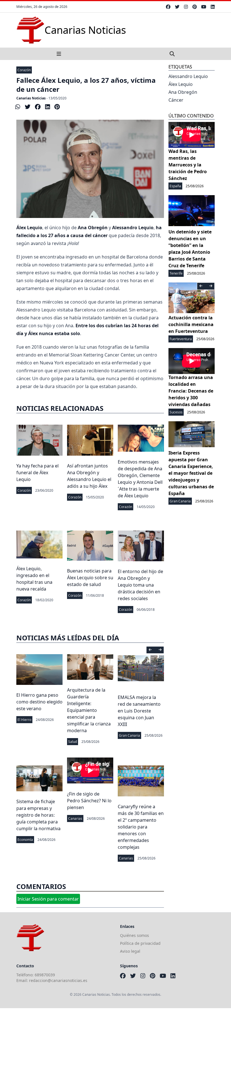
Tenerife (176, 273)
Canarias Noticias (31, 98)
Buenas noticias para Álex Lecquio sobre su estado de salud (90, 577)
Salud (72, 741)
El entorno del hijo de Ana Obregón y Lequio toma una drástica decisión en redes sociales (140, 585)
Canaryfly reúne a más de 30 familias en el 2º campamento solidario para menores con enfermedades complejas (141, 826)
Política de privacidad (140, 943)
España (175, 186)
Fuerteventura (181, 339)
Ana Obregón (182, 92)
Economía (25, 839)
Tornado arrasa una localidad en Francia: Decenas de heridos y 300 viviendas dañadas (190, 390)
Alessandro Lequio (188, 76)
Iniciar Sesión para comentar (48, 899)
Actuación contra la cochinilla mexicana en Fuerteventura (191, 324)
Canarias (75, 818)
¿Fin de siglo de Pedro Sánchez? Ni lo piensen (89, 800)
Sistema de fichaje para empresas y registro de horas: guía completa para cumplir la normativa (38, 815)
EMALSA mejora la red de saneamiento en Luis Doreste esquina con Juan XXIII (139, 710)
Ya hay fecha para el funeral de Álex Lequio (37, 472)
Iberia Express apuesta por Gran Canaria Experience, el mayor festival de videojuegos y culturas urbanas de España (191, 473)
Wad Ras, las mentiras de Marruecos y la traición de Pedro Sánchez (187, 164)
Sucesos (176, 412)
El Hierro (24, 719)
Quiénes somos (134, 935)
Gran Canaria (129, 735)
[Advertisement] (115, 1047)
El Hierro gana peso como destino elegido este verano (39, 702)
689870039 (45, 974)
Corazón (24, 70)
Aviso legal (130, 951)
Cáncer (175, 100)
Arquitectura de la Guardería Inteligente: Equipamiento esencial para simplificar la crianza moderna (89, 710)
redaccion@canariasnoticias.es (58, 980)
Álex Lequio (180, 84)
